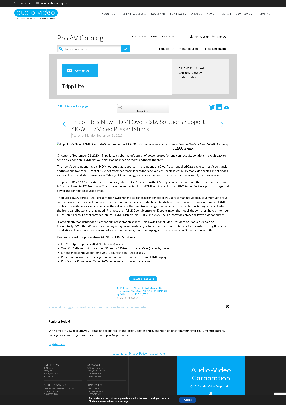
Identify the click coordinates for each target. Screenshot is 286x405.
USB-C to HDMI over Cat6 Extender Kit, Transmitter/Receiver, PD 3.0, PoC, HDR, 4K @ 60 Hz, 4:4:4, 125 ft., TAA (142, 291)
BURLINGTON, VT (55, 385)
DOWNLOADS (244, 13)
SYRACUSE (93, 364)
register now (57, 344)
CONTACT (265, 13)
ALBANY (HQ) (52, 364)
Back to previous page (74, 106)
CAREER (226, 13)
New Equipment (215, 48)
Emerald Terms (120, 354)
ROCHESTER (95, 385)
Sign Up (221, 36)
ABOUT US (108, 13)
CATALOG (196, 13)
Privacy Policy (138, 353)
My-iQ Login (201, 36)
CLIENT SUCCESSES (134, 13)
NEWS (210, 13)
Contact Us (168, 36)
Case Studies (139, 36)
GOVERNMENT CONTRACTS (168, 13)
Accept (187, 399)
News (154, 36)
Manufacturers (189, 48)
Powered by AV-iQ (157, 354)
